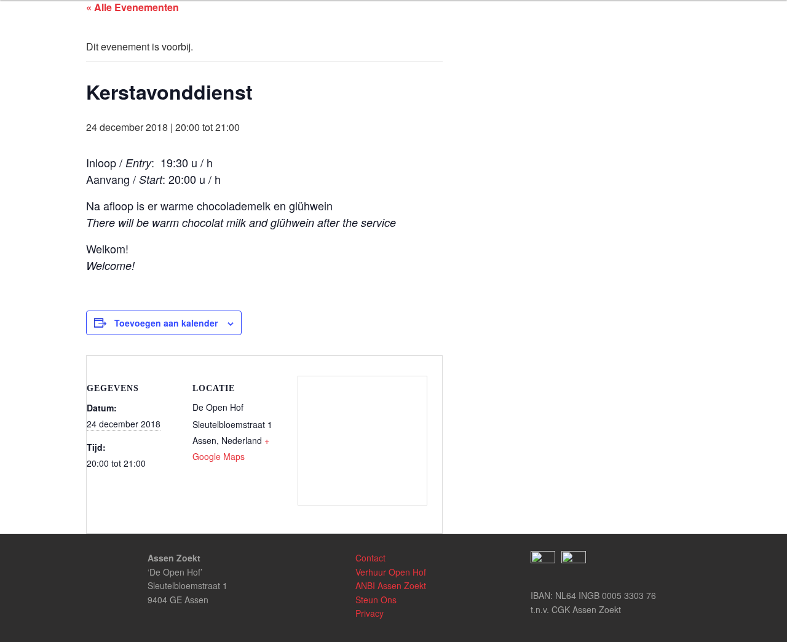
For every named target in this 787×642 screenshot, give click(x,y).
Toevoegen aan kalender (166, 323)
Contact (370, 558)
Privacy (369, 613)
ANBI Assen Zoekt (390, 585)
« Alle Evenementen (132, 7)
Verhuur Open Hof (390, 572)
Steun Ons (376, 599)
